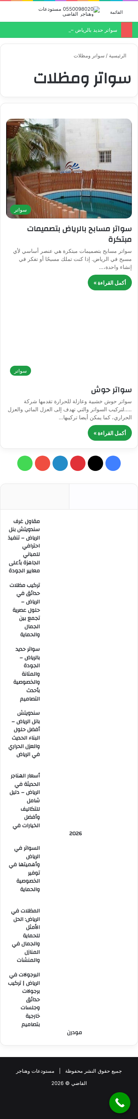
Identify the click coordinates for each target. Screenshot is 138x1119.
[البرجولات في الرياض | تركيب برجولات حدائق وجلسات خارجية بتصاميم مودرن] (88, 999)
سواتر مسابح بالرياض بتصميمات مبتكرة (79, 234)
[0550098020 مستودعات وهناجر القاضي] (69, 11)
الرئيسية (118, 55)
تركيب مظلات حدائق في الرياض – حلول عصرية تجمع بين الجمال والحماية (25, 610)
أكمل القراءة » (110, 282)
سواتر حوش (110, 390)
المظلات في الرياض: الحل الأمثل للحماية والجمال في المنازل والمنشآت (25, 936)
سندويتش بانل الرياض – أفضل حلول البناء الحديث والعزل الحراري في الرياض (24, 733)
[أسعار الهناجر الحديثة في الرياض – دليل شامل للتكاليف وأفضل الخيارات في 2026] (88, 800)
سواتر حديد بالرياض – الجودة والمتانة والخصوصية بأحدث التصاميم (26, 674)
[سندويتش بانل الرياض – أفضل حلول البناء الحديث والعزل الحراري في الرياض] (88, 737)
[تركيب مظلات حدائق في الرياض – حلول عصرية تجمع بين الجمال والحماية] (88, 609)
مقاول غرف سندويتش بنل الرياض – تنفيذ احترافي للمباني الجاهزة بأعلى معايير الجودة (24, 546)
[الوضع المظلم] (9, 14)
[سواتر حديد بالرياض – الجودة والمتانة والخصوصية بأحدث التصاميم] (88, 673)
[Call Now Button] (119, 1102)
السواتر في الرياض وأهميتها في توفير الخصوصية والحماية (24, 868)
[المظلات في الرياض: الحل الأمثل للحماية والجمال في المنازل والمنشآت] (88, 935)
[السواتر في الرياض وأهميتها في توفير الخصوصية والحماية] (88, 872)
